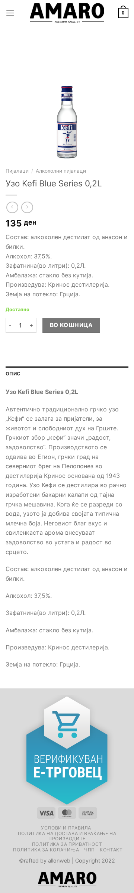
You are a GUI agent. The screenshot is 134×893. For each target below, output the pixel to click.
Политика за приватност (67, 844)
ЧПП (89, 850)
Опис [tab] (13, 374)
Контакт (111, 850)
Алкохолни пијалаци (61, 171)
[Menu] (10, 13)
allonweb (59, 860)
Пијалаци (17, 171)
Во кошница (71, 325)
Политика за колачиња (46, 850)
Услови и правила (66, 828)
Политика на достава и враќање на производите (67, 836)
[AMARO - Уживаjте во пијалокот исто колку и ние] (67, 13)
